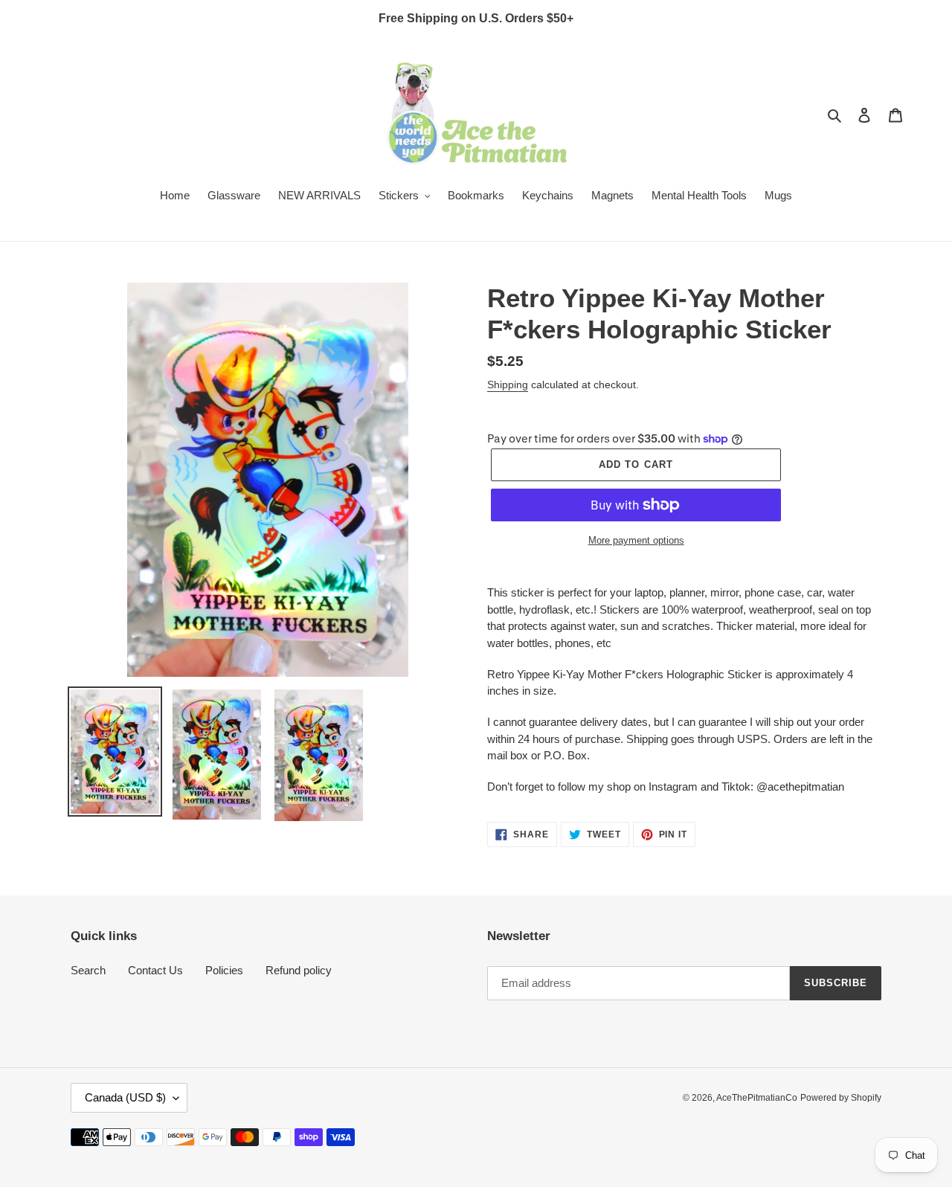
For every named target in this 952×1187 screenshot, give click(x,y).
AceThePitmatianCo (756, 1098)
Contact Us (155, 970)
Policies (224, 970)
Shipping (507, 384)
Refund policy (299, 970)
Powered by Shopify (840, 1098)
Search (88, 970)
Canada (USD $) (125, 1097)
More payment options (636, 540)
